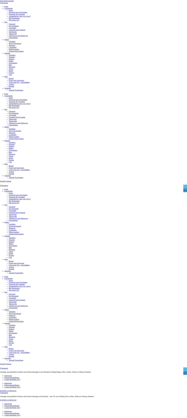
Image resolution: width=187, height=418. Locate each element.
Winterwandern (14, 49)
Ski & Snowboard (15, 43)
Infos (6, 77)
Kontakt (11, 86)
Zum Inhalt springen (7, 1)
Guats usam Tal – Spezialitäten (19, 82)
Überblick (12, 41)
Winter (6, 40)
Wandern (12, 57)
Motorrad (12, 67)
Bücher (11, 78)
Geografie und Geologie (17, 30)
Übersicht (12, 24)
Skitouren (12, 45)
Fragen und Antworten (16, 80)
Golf (10, 75)
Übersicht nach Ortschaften (18, 12)
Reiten (11, 71)
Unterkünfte (8, 8)
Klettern (11, 59)
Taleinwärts (13, 32)
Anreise (11, 84)
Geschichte (12, 28)
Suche (11, 10)
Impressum (8, 376)
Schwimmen (13, 63)
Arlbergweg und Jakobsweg (18, 36)
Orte (5, 22)
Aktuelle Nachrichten (16, 90)
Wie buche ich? (14, 20)
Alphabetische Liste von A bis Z (20, 16)
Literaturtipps (13, 38)
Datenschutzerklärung (11, 378)
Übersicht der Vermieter (17, 14)
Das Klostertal (13, 26)
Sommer (7, 53)
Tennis (11, 69)
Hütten (11, 61)
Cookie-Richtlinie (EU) (12, 379)
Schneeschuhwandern (16, 51)
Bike (10, 65)
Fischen (11, 73)
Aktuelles (7, 88)
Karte (6, 6)
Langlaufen (12, 47)
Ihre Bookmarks (14, 18)
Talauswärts (13, 34)
